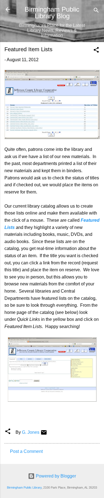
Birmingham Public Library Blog (52, 13)
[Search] (96, 11)
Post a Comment (26, 451)
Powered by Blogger (55, 476)
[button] (96, 51)
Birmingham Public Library (24, 487)
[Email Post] (43, 434)
